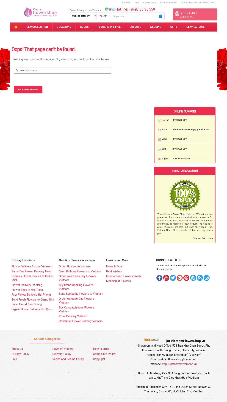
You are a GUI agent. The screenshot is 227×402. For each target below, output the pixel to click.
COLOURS (135, 27)
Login (136, 2)
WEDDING (155, 27)
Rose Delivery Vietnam (73, 316)
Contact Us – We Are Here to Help (198, 2)
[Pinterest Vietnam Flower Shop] (186, 278)
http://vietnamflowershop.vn (179, 364)
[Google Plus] (179, 278)
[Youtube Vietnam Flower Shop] (166, 278)
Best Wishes (114, 271)
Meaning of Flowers (118, 281)
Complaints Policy (104, 354)
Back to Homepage (28, 89)
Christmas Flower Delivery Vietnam (81, 321)
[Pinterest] (173, 278)
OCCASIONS (64, 27)
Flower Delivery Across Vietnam (31, 266)
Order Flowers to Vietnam (75, 266)
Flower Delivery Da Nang (27, 285)
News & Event (114, 266)
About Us (17, 348)
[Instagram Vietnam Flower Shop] (206, 278)
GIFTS (174, 27)
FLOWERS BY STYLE (109, 27)
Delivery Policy (61, 354)
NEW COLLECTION (37, 27)
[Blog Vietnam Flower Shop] (193, 278)
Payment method (168, 2)
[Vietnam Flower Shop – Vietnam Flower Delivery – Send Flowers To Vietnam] (39, 11)
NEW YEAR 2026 (195, 27)
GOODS (84, 27)
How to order (149, 2)
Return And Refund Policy (68, 359)
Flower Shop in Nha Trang (27, 289)
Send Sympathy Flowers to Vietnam (81, 293)
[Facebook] (159, 278)
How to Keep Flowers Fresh (123, 276)
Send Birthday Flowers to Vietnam (80, 271)
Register (125, 2)
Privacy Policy (20, 354)
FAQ (14, 359)
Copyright (99, 359)
